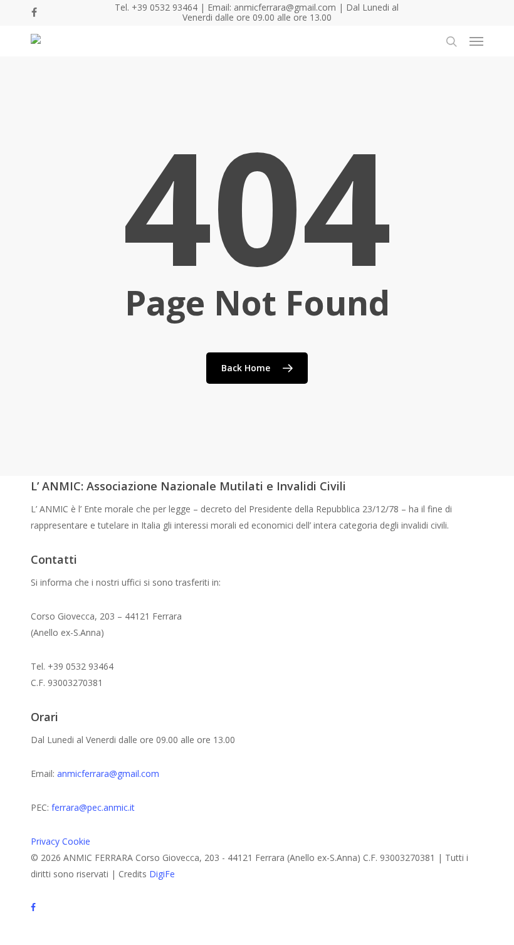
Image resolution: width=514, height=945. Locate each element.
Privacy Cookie (60, 841)
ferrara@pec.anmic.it (93, 807)
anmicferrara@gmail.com (108, 773)
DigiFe (162, 874)
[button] (476, 41)
